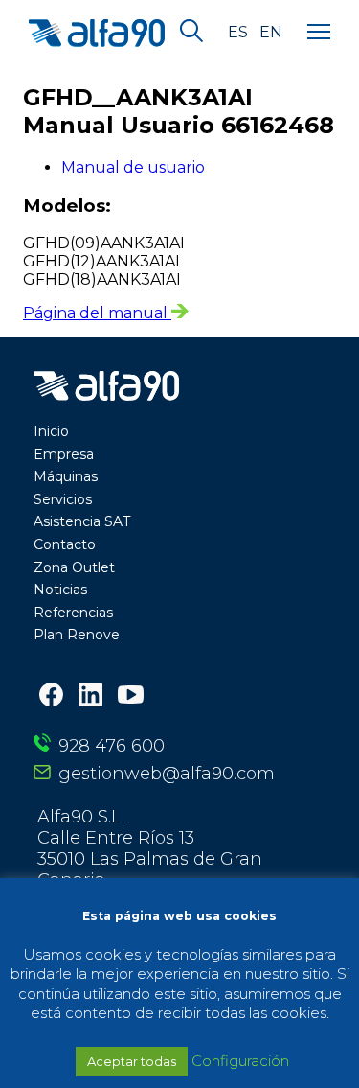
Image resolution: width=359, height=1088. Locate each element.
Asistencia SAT (82, 521)
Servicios (63, 499)
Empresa (64, 454)
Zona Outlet (74, 567)
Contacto (65, 544)
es (238, 32)
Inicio (51, 431)
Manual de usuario (133, 167)
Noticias (60, 589)
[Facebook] (51, 696)
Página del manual (97, 313)
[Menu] (319, 33)
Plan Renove (77, 634)
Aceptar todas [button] (131, 1061)
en (270, 32)
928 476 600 (111, 745)
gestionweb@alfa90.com (166, 773)
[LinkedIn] (90, 696)
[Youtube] (130, 697)
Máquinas (66, 476)
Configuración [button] (240, 1061)
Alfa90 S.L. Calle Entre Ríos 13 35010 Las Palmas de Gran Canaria (149, 848)
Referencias (73, 612)
